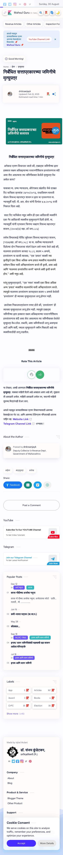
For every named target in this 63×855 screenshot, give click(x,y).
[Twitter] (26, 762)
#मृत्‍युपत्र (20, 470)
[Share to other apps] (47, 484)
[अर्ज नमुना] (19, 588)
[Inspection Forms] (54, 24)
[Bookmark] (46, 12)
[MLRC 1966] (20, 638)
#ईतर (7, 470)
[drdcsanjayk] (25, 91)
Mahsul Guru (22, 12)
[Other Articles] (33, 24)
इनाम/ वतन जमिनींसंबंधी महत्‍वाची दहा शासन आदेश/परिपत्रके (30, 644)
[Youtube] (9, 762)
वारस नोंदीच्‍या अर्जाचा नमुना (23, 592)
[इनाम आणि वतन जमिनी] (40, 638)
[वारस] (30, 588)
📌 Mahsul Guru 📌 (15, 43)
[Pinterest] (30, 762)
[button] (52, 12)
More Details (47, 843)
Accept (21, 843)
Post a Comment (32, 505)
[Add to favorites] (48, 94)
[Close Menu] (55, 39)
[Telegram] (13, 762)
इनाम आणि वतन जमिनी (21, 663)
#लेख (31, 470)
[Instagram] (22, 762)
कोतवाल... (15, 626)
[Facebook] (17, 762)
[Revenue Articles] (13, 24)
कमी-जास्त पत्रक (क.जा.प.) (24, 614)
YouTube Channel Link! (39, 39)
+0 (39, 374)
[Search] (40, 12)
